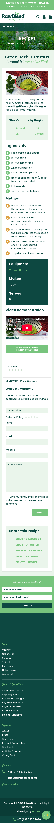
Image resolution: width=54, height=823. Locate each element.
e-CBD (36, 811)
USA (37, 128)
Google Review (37, 791)
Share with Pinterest (30, 550)
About (5, 731)
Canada (39, 133)
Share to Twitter (27, 544)
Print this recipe (26, 562)
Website (10, 450)
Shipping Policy (10, 694)
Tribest (6, 662)
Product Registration (13, 743)
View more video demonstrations (27, 349)
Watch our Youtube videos (10, 791)
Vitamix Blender (19, 270)
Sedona (6, 658)
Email (9, 436)
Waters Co (8, 674)
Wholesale (8, 747)
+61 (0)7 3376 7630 (29, 819)
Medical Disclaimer (12, 714)
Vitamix (6, 650)
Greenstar (8, 654)
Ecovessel (7, 666)
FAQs (5, 735)
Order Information (12, 690)
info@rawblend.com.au (22, 777)
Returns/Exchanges (13, 698)
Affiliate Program (11, 751)
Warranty (7, 739)
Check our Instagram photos (17, 791)
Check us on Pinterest (31, 791)
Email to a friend (27, 556)
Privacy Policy (10, 710)
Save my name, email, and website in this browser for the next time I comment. (27, 500)
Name (9, 422)
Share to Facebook (28, 539)
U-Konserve (9, 670)
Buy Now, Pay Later (12, 702)
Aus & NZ (20, 128)
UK (17, 133)
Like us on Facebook (4, 791)
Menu (10, 26)
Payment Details (11, 706)
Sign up (27, 605)
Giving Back (8, 755)
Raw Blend (13, 16)
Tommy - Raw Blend (35, 61)
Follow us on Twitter (24, 791)
